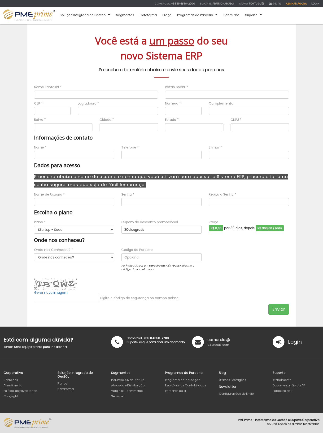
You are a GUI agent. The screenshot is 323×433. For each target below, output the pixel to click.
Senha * (127, 194)
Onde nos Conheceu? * (53, 249)
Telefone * (130, 147)
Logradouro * (88, 103)
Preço (213, 222)
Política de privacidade (20, 391)
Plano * (40, 222)
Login (295, 342)
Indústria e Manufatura (127, 380)
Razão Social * (176, 87)
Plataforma (65, 389)
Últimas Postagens (232, 380)
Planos (62, 383)
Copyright (11, 396)
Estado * (172, 119)
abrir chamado (223, 3)
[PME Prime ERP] (29, 15)
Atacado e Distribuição (127, 385)
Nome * (40, 147)
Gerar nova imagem (51, 292)
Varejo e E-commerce (127, 391)
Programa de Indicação (182, 380)
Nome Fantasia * (47, 87)
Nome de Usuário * (49, 194)
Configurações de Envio (236, 394)
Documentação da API (289, 385)
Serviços (117, 396)
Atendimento (13, 385)
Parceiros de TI (175, 391)
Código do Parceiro (137, 249)
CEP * (38, 103)
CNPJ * (236, 119)
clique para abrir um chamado (162, 342)
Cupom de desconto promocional (149, 222)
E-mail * (215, 147)
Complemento (221, 103)
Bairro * (40, 119)
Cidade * (107, 119)
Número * (173, 103)
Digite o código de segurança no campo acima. (139, 298)
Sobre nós (11, 380)
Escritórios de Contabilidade (185, 385)
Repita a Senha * (222, 194)
